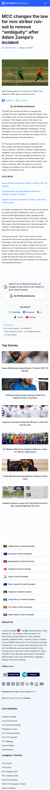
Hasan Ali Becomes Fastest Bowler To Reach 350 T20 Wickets (25, 369)
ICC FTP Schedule (9, 737)
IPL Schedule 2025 (9, 771)
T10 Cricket (6, 767)
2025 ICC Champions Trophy (14, 784)
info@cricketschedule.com (24, 691)
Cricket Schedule (9, 631)
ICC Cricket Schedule (11, 733)
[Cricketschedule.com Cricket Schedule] (15, 3)
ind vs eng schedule (11, 328)
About (4, 698)
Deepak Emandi (10, 48)
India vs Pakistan (9, 788)
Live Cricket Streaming (11, 725)
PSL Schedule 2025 (10, 776)
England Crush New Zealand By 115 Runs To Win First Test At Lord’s (25, 423)
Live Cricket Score (9, 721)
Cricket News (7, 749)
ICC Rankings (7, 741)
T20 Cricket (7, 763)
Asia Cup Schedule (9, 780)
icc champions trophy (32, 331)
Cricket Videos (8, 745)
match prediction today (13, 331)
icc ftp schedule (10, 335)
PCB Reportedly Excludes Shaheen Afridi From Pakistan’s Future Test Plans (25, 396)
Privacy (18, 698)
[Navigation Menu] (45, 3)
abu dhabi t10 (26, 328)
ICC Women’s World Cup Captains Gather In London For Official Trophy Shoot (25, 450)
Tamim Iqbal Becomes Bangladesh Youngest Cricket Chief (25, 477)
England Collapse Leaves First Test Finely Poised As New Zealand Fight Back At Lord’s (25, 504)
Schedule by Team (9, 729)
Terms (11, 698)
